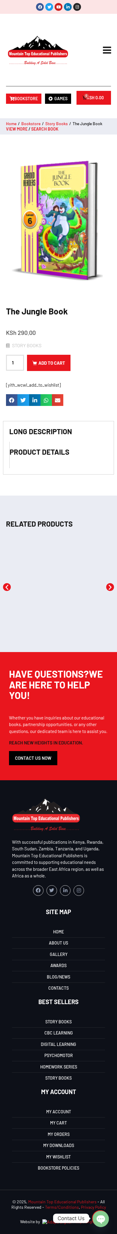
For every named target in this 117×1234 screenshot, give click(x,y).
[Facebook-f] (38, 890)
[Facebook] (40, 7)
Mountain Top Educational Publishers (62, 1201)
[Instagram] (77, 7)
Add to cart (51, 363)
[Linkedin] (68, 7)
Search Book (44, 128)
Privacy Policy (93, 1207)
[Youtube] (58, 7)
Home (11, 123)
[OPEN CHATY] (100, 1218)
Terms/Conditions (62, 1207)
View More (17, 128)
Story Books (56, 123)
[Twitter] (49, 7)
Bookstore (30, 123)
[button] (11, 400)
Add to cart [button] (31, 619)
